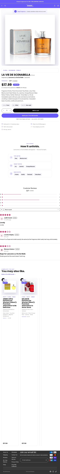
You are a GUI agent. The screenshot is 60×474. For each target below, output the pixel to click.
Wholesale (14, 452)
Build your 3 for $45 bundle (30, 115)
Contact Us (14, 454)
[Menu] (2, 5)
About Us (5, 452)
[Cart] (58, 5)
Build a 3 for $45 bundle (9, 274)
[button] (30, 194)
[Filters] (1, 209)
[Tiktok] (56, 471)
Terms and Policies (30, 471)
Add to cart (35, 110)
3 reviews (14, 80)
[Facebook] (50, 471)
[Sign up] (46, 460)
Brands (8, 471)
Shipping (5, 454)
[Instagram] (53, 471)
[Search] (5, 5)
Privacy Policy (15, 462)
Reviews (5, 457)
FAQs (4, 464)
